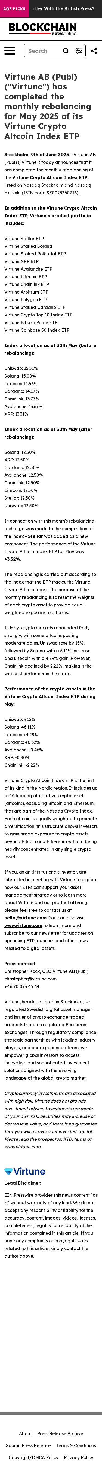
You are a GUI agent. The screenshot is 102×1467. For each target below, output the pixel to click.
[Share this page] (94, 50)
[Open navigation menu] (9, 50)
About (25, 1433)
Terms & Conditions (76, 1445)
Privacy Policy (78, 1457)
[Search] (65, 50)
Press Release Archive (60, 1433)
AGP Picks (14, 8)
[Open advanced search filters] (78, 50)
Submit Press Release (28, 1445)
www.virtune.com (22, 1146)
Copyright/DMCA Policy (33, 1457)
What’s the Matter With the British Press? (48, 8)
